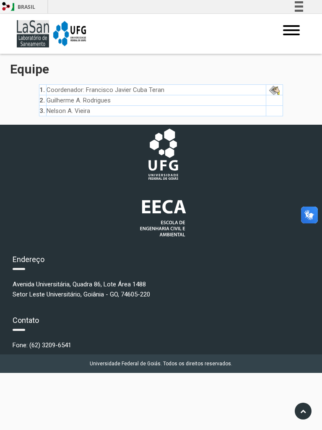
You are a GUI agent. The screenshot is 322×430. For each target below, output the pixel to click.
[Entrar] (6, 6)
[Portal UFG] (163, 154)
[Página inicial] (51, 33)
